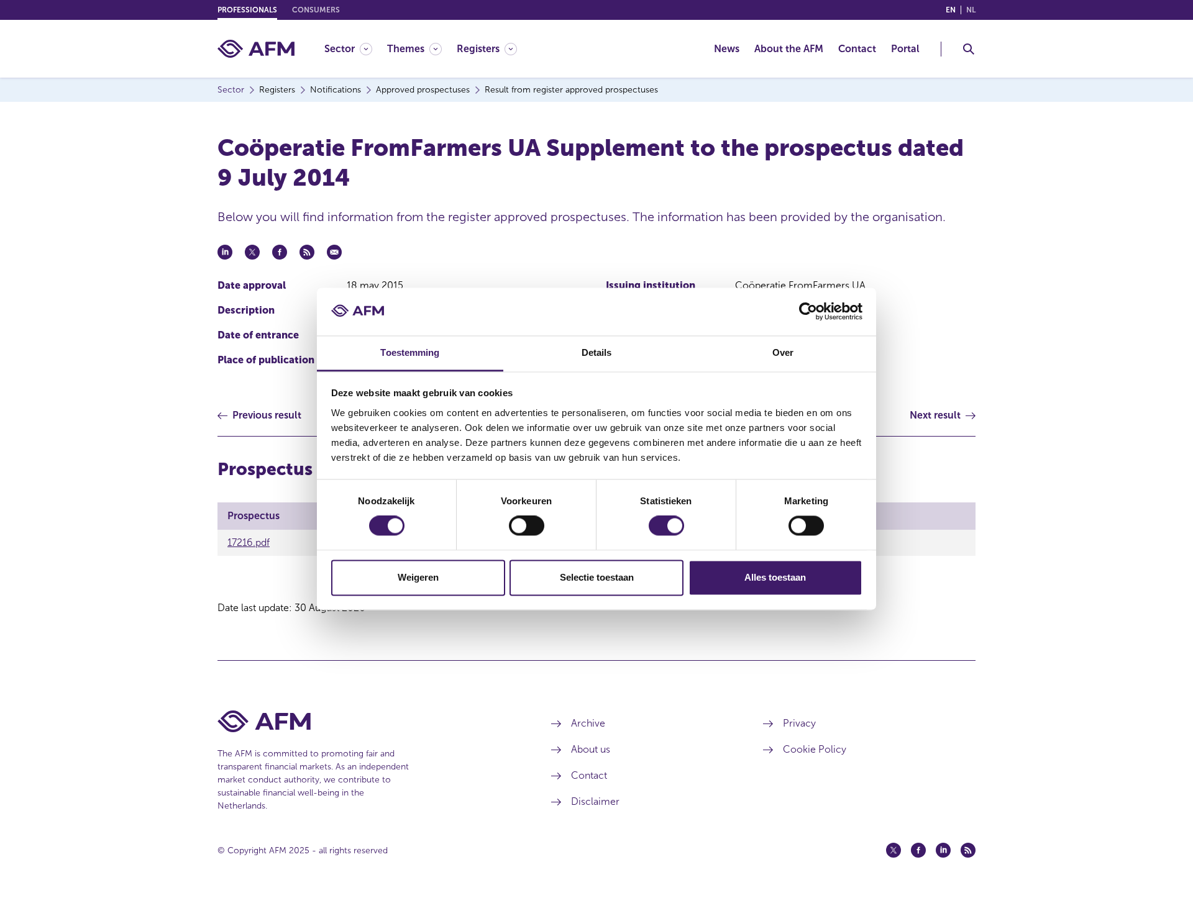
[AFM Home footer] (365, 721)
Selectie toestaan (597, 577)
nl (971, 10)
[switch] (526, 526)
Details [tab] (597, 352)
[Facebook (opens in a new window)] (918, 850)
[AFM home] (256, 49)
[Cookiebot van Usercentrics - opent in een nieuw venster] (808, 311)
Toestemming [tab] (409, 352)
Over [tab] (782, 352)
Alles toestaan (775, 577)
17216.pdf (248, 542)
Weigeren (418, 577)
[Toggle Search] (968, 49)
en (951, 10)
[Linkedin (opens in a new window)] (943, 850)
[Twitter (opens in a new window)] (893, 850)
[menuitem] (355, 49)
